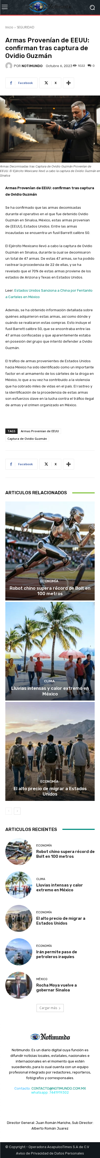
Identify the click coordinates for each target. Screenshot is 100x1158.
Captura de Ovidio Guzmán (27, 439)
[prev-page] (8, 811)
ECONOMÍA (49, 581)
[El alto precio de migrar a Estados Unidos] (50, 751)
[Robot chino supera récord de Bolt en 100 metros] (50, 550)
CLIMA (49, 681)
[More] (68, 83)
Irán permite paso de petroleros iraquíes (56, 954)
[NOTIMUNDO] (9, 65)
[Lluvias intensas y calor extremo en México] (50, 651)
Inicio (9, 27)
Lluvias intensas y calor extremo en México (50, 691)
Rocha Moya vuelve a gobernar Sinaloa (56, 987)
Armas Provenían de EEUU (40, 431)
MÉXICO (41, 979)
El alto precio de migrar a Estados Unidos (50, 791)
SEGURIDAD (25, 27)
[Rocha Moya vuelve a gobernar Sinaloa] (18, 985)
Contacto (22, 1088)
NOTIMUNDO (32, 66)
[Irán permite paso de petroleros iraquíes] (18, 951)
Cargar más (48, 1008)
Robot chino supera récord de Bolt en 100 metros (50, 590)
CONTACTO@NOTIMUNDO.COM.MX (58, 1088)
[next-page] (17, 811)
